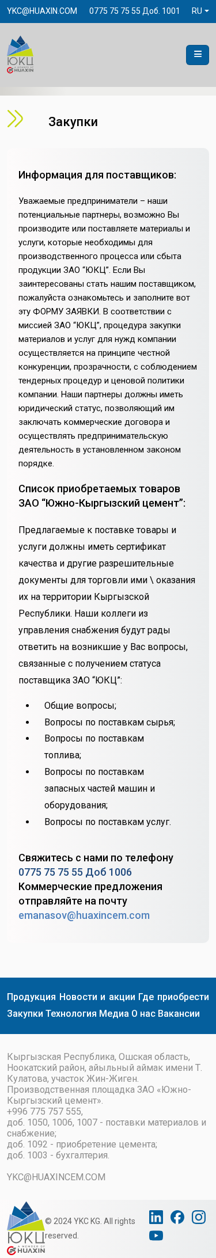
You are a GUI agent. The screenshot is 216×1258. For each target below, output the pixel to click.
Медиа (114, 1013)
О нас (143, 1013)
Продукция (31, 996)
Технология (71, 1013)
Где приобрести (173, 996)
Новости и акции (97, 996)
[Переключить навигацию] (197, 55)
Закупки (25, 1013)
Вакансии (179, 1013)
